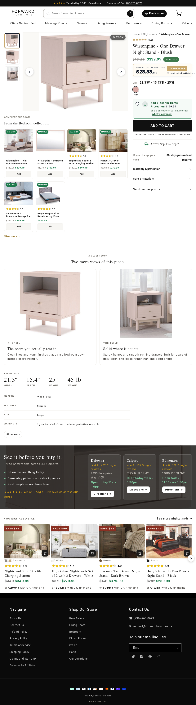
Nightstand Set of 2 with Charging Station (81, 162)
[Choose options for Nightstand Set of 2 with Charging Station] (45, 553)
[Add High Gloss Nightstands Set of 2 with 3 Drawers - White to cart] (92, 553)
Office (73, 645)
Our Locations (78, 658)
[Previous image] (29, 72)
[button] (88, 13)
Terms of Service (20, 645)
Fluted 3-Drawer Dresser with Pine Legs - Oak (110, 162)
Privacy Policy (19, 638)
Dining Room (160, 23)
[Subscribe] (177, 647)
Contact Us (17, 625)
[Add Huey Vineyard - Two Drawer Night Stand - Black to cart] (187, 553)
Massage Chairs (56, 23)
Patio (185, 23)
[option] (136, 91)
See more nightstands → (174, 518)
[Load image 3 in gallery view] (12, 73)
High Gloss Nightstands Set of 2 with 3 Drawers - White (72, 573)
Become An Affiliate (22, 665)
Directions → (102, 493)
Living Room (105, 23)
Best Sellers (76, 618)
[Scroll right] (191, 558)
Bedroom (132, 23)
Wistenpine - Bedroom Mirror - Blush (50, 162)
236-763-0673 (134, 3)
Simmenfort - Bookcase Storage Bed (18, 215)
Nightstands (150, 34)
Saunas (82, 23)
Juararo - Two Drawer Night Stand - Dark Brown (119, 573)
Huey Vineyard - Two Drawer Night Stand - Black (168, 573)
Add (19, 174)
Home (136, 34)
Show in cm (13, 434)
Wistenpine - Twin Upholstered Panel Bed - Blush (16, 162)
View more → (12, 236)
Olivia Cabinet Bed (23, 23)
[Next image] (121, 72)
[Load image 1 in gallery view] (12, 40)
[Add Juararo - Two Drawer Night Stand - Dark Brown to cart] (139, 553)
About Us (15, 618)
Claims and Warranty (23, 658)
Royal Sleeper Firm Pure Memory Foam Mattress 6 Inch (49, 215)
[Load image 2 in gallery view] (12, 57)
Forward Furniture (102, 696)
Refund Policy (18, 631)
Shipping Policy (19, 651)
